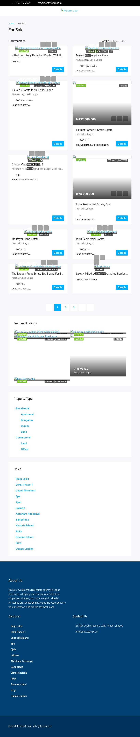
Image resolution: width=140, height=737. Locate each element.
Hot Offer (99, 274)
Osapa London (24, 548)
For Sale (52, 51)
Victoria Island (24, 525)
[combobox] (120, 41)
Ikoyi (18, 542)
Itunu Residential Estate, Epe (93, 204)
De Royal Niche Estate (25, 239)
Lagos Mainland (25, 490)
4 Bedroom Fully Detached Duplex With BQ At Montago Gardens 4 (51, 55)
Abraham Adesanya (28, 513)
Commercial (23, 437)
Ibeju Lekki (22, 478)
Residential (23, 408)
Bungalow (27, 420)
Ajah (18, 502)
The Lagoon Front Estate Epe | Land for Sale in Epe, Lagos (47, 273)
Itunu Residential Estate (90, 239)
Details (58, 69)
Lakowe (20, 508)
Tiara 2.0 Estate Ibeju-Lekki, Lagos (32, 90)
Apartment (27, 414)
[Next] (82, 307)
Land (24, 431)
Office (24, 449)
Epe (18, 496)
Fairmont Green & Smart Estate (94, 130)
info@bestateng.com (87, 631)
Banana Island (24, 537)
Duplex (25, 426)
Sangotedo (22, 519)
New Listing (102, 51)
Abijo (19, 531)
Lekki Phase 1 (24, 484)
